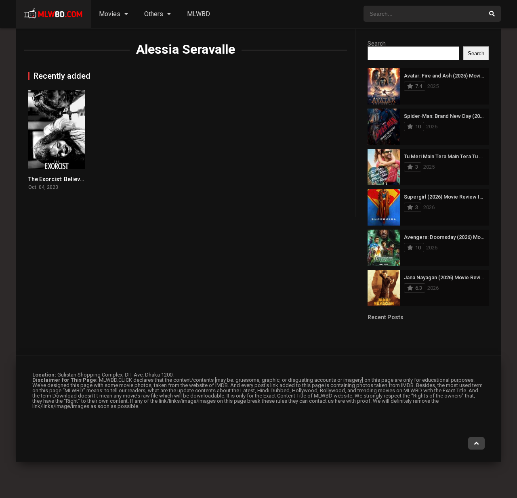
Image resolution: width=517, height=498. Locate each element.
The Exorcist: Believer (57, 179)
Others (153, 14)
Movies (109, 14)
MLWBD (198, 14)
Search (377, 43)
